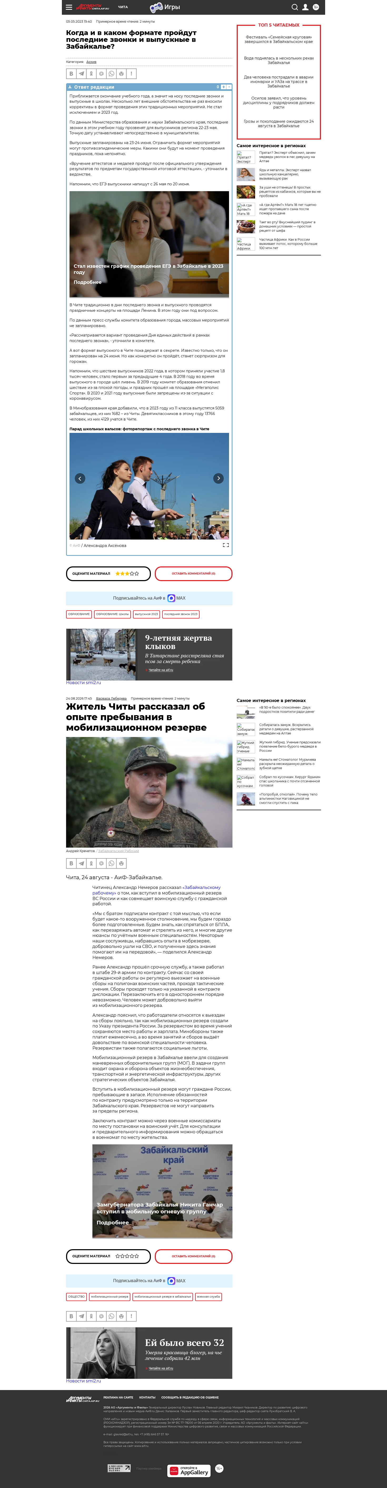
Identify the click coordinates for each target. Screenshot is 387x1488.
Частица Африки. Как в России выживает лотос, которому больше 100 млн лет (288, 244)
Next (218, 479)
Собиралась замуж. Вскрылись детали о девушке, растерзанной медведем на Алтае (286, 729)
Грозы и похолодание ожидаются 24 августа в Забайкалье (279, 123)
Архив (91, 62)
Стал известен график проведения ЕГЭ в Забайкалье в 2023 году (148, 269)
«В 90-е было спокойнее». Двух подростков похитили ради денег (287, 709)
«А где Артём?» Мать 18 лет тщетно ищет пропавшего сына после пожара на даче (287, 209)
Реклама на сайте (118, 1397)
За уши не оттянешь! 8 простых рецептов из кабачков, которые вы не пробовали (290, 191)
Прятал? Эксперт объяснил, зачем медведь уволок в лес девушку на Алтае (287, 157)
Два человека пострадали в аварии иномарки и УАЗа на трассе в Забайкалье (279, 81)
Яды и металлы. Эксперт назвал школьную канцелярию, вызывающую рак (285, 174)
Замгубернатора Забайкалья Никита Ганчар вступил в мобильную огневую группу (160, 1208)
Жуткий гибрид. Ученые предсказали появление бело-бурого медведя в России (290, 746)
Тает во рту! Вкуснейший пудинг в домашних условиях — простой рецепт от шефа (287, 226)
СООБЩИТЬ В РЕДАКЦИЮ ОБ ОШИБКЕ (190, 1397)
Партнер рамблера (148, 1468)
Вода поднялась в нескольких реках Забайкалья (279, 60)
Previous (80, 479)
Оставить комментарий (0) (193, 573)
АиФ (76, 545)
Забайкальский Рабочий (118, 851)
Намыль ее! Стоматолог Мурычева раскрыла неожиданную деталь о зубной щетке (287, 764)
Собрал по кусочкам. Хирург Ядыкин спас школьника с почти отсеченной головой (289, 781)
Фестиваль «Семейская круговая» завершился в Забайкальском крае (279, 39)
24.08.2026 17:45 (79, 698)
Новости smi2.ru (83, 682)
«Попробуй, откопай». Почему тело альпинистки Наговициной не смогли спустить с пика (288, 798)
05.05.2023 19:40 (79, 21)
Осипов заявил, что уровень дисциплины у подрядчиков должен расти (278, 103)
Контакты (147, 1397)
